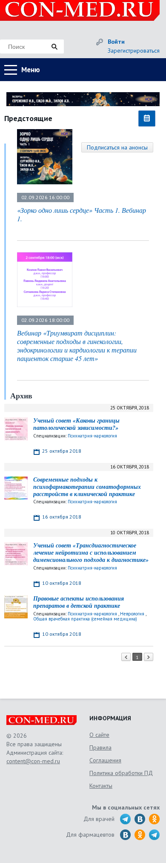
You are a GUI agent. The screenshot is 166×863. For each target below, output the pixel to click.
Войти (116, 42)
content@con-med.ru (33, 761)
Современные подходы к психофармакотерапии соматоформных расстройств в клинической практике (87, 486)
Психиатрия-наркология (92, 436)
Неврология (132, 614)
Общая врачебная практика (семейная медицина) (85, 619)
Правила (100, 747)
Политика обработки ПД (121, 773)
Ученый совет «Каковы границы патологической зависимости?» (76, 424)
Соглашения (105, 760)
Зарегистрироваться (134, 50)
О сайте (99, 735)
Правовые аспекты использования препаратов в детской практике (78, 602)
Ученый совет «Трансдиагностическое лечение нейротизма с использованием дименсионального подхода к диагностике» (91, 552)
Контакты (100, 786)
